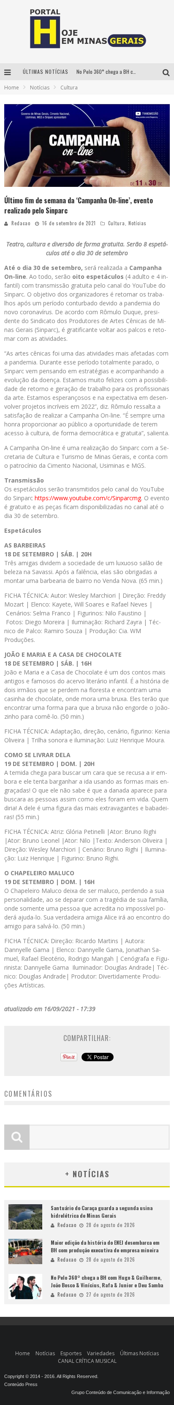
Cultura (116, 223)
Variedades (100, 1353)
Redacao (20, 223)
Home (11, 87)
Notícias (137, 223)
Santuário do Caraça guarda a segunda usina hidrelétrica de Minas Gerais (101, 1211)
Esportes (71, 1353)
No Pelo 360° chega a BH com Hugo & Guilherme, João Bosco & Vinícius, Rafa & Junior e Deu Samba (107, 1281)
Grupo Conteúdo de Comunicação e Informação (120, 1392)
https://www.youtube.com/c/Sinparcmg (88, 498)
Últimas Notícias (139, 1353)
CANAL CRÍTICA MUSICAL (87, 1361)
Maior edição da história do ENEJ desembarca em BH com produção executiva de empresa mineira (105, 1246)
